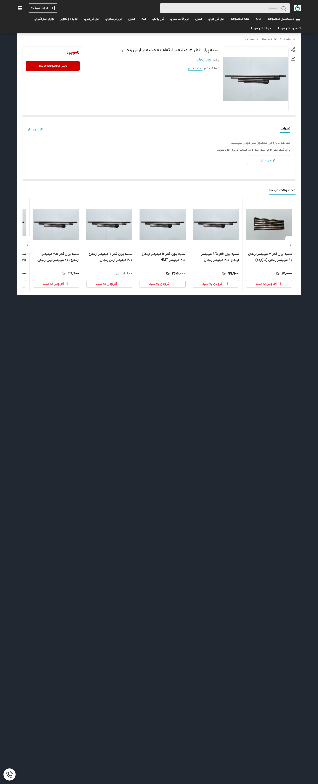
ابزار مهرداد (290, 39)
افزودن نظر (35, 129)
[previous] (290, 244)
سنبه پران (249, 39)
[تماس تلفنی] (9, 774)
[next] (27, 244)
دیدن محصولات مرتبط (53, 66)
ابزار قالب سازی (269, 39)
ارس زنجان (204, 59)
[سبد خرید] (19, 8)
